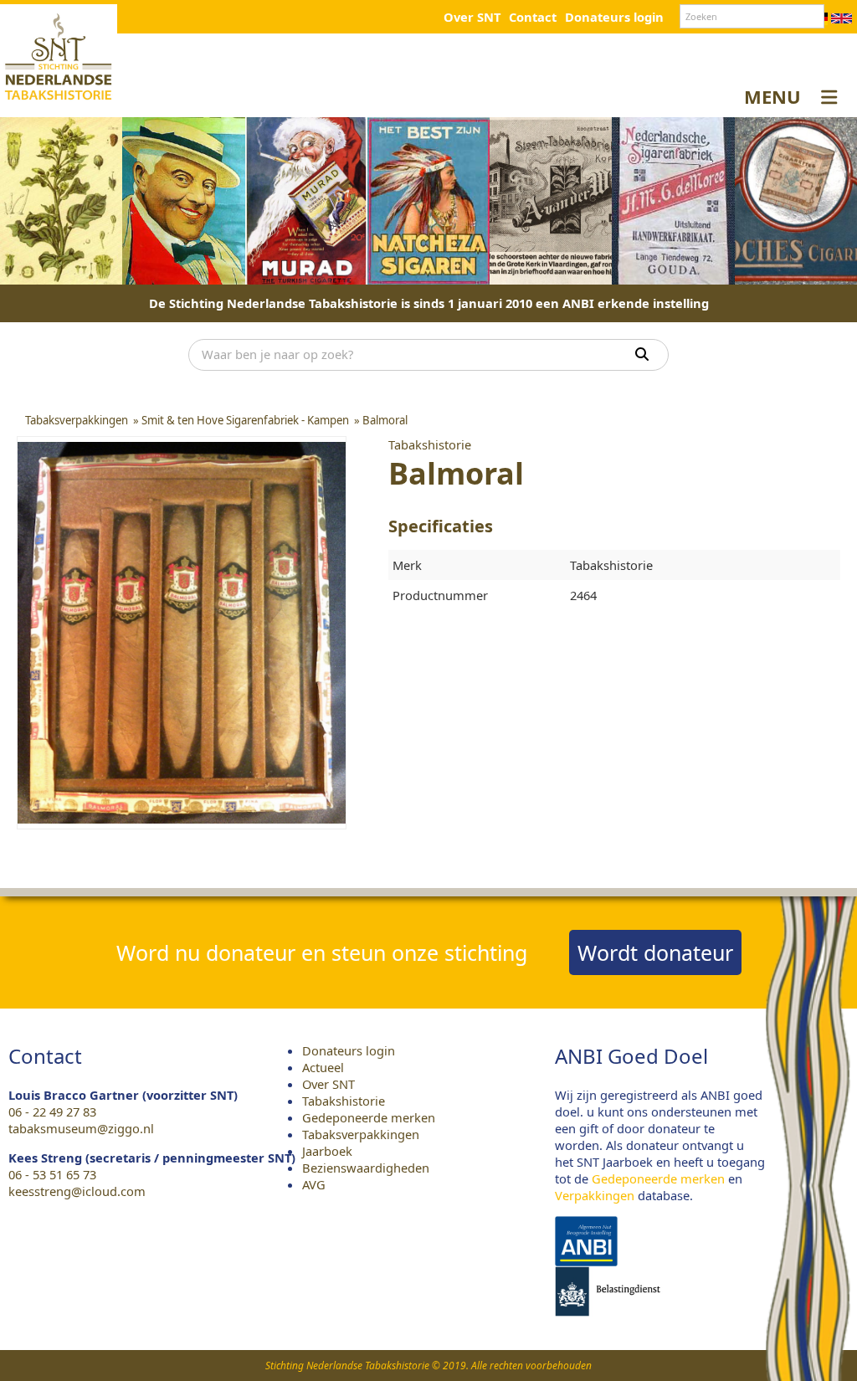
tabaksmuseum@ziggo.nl (81, 1128)
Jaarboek (327, 1150)
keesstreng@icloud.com (77, 1191)
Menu (772, 96)
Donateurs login (614, 16)
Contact (533, 16)
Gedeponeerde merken (368, 1117)
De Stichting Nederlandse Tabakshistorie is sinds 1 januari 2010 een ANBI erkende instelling (429, 303)
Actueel (323, 1067)
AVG (314, 1184)
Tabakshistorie (343, 1100)
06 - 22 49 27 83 (52, 1111)
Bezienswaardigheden (365, 1167)
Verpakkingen (594, 1195)
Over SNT (472, 16)
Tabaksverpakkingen (360, 1134)
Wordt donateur (655, 952)
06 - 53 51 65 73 (52, 1174)
